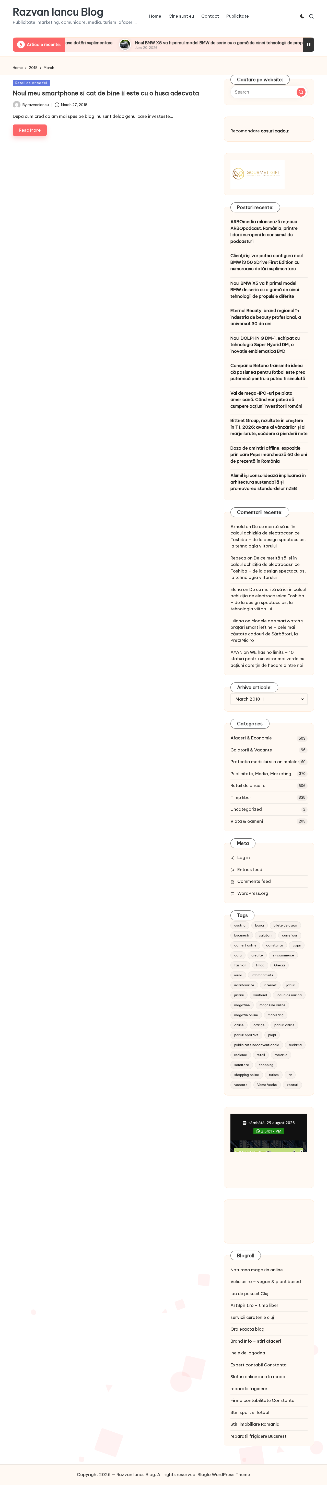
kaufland (260, 995)
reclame (240, 1055)
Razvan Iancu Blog (58, 12)
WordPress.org (252, 893)
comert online (245, 945)
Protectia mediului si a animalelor (264, 761)
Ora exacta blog (247, 1329)
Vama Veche (267, 1085)
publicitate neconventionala (256, 1045)
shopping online (246, 1075)
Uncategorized (246, 809)
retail (261, 1055)
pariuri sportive (246, 1035)
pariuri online (284, 1025)
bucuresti (241, 935)
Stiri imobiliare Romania (254, 1424)
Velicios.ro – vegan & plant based (265, 1281)
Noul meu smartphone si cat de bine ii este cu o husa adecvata (106, 93)
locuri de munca (289, 995)
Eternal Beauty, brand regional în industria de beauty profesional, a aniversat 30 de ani (265, 317)
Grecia (279, 965)
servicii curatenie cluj (252, 1317)
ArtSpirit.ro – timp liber (254, 1305)
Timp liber (240, 797)
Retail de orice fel (31, 83)
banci (259, 925)
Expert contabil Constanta (258, 1365)
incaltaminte (244, 985)
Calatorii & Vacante (251, 750)
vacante (241, 1085)
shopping (266, 1065)
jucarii (239, 995)
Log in (243, 857)
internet (270, 985)
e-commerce (283, 955)
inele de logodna (247, 1353)
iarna (238, 975)
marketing (276, 1015)
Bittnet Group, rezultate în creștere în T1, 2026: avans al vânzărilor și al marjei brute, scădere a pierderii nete (269, 427)
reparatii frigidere (248, 1388)
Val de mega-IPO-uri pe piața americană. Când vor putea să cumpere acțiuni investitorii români (266, 399)
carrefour (289, 935)
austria (240, 925)
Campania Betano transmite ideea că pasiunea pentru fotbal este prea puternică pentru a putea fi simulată (268, 372)
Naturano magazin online (256, 1270)
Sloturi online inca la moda (257, 1376)
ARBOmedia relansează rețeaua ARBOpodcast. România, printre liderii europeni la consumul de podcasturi (264, 231)
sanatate (241, 1065)
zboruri (292, 1085)
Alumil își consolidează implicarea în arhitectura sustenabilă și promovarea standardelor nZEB (268, 482)
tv (290, 1075)
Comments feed (254, 881)
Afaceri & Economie (251, 738)
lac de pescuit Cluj (249, 1293)
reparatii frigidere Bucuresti (258, 1436)
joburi (290, 985)
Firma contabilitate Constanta (262, 1400)
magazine (242, 1005)
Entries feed (249, 869)
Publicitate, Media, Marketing (260, 773)
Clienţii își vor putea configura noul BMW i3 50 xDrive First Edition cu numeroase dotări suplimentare (266, 262)
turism (274, 1075)
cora (238, 955)
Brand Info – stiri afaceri (255, 1341)
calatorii (265, 935)
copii (297, 945)
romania (281, 1055)
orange (259, 1025)
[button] (301, 92)
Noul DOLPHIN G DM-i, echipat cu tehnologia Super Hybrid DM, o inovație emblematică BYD (265, 344)
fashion (240, 965)
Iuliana (237, 621)
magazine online (272, 1005)
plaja (272, 1035)
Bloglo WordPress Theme (223, 1474)
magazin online (246, 1015)
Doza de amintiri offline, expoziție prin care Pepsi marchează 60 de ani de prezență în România (268, 454)
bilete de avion (285, 925)
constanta (274, 945)
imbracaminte (263, 975)
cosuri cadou (274, 131)
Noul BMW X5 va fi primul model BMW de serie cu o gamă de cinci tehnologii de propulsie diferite (204, 42)
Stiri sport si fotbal (249, 1412)
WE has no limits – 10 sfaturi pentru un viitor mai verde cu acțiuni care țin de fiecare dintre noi (267, 658)
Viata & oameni (246, 821)
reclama (295, 1045)
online (239, 1025)
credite (257, 955)
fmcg (260, 965)
